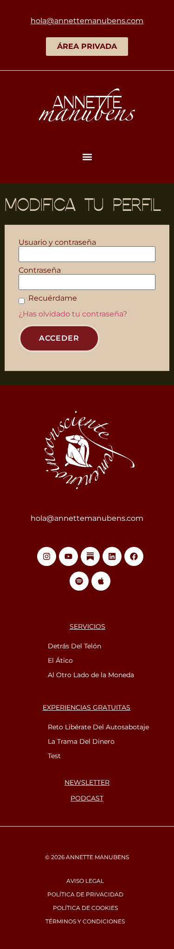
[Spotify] (79, 581)
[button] (87, 157)
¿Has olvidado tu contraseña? (73, 314)
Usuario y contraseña (57, 242)
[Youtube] (68, 556)
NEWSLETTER (87, 782)
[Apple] (100, 581)
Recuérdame (52, 298)
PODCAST (87, 798)
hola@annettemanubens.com (87, 518)
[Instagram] (46, 556)
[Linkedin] (112, 556)
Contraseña (40, 270)
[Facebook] (133, 556)
